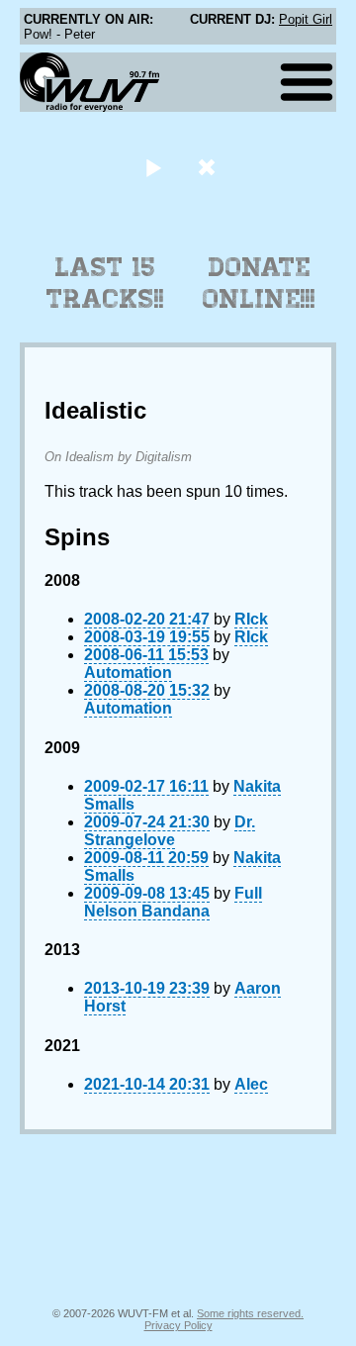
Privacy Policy (178, 1325)
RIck (251, 619)
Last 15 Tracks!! (105, 283)
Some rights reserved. (250, 1313)
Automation (128, 672)
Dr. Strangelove (169, 831)
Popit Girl (305, 19)
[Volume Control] (209, 166)
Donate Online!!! (259, 283)
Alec (251, 1084)
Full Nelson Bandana (173, 902)
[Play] (153, 166)
